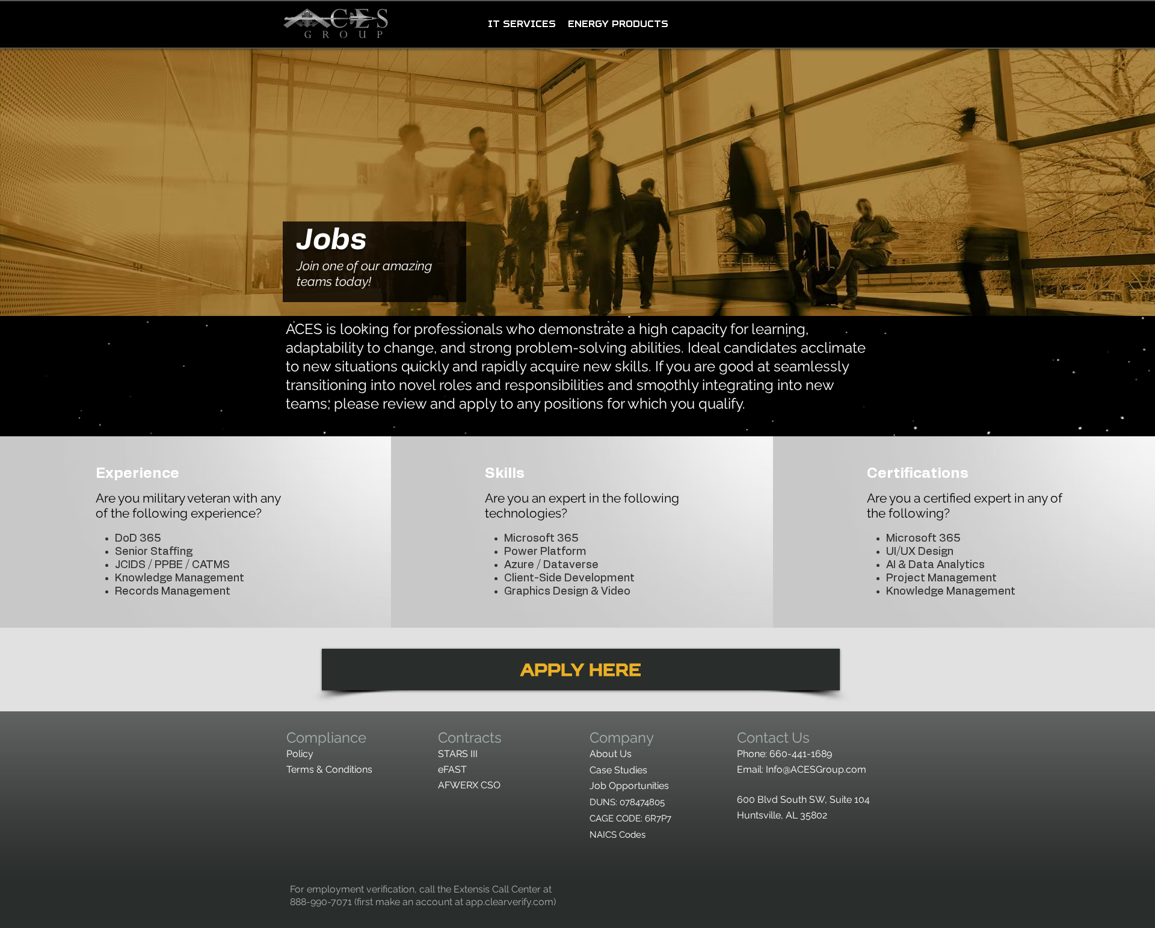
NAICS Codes (617, 834)
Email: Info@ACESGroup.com (803, 769)
